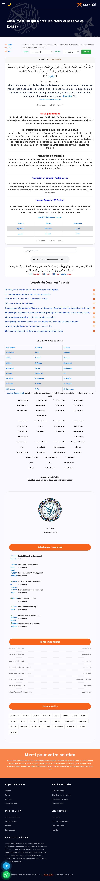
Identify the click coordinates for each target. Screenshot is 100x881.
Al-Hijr (8, 358)
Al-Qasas (38, 363)
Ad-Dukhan (68, 368)
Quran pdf (56, 817)
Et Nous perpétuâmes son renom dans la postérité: (28, 326)
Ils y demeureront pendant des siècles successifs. (28, 294)
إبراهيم (51, 76)
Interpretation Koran (60, 799)
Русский (20, 228)
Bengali (48, 234)
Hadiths (55, 830)
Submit (86, 52)
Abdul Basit (40, 431)
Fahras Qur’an (10, 821)
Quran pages (10, 830)
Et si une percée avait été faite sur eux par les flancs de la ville (34, 331)
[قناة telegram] (6, 866)
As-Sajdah (10, 368)
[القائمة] (3, 4)
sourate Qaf (36, 726)
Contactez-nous (11, 803)
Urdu (77, 234)
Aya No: (57, 51)
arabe (10, 44)
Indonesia (78, 223)
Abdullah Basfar (78, 431)
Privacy (8, 791)
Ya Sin (37, 368)
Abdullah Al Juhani (22, 452)
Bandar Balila (40, 410)
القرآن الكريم (48, 875)
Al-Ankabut (68, 363)
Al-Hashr (9, 384)
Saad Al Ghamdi (78, 410)
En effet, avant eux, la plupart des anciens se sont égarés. (31, 290)
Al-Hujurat (39, 373)
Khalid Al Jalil (59, 410)
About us (8, 799)
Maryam (67, 358)
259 (31, 274)
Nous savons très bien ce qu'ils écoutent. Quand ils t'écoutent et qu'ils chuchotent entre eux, (48, 308)
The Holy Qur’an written (61, 795)
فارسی (77, 228)
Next (60, 105)
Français (48, 228)
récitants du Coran (12, 817)
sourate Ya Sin (69, 721)
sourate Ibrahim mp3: (16, 393)
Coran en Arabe (58, 825)
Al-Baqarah (10, 347)
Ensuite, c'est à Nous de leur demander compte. (27, 299)
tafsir (10, 48)
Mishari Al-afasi (50, 468)
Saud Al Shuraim (22, 431)
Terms (7, 795)
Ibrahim (67, 96)
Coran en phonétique (60, 821)
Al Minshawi (78, 452)
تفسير (20, 234)
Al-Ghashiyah (69, 389)
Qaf (65, 373)
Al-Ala (37, 389)
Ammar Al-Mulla (59, 431)
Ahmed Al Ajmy (22, 410)
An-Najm (9, 378)
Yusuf (37, 352)
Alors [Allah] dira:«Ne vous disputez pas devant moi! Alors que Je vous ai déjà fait (42, 322)
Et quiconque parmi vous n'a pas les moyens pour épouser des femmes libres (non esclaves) (47, 313)
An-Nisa (67, 347)
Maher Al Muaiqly (59, 452)
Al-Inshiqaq (10, 389)
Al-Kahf (38, 358)
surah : (26, 51)
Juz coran (8, 825)
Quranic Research (58, 791)
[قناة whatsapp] (6, 874)
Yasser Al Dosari (69, 468)
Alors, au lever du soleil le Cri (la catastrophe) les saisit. (30, 317)
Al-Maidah (10, 352)
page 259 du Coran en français (50, 217)
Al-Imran (38, 347)
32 (54, 274)
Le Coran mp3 (57, 803)
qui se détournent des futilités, (19, 303)
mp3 (9, 51)
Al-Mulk (38, 384)
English (21, 223)
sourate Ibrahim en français (50, 99)
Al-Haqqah (67, 384)
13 (44, 274)
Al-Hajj (8, 363)
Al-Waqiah (67, 378)
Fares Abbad (41, 452)
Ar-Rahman (39, 378)
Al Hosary (31, 468)
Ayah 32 (52, 105)
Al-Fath (9, 373)
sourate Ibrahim (55, 59)
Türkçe (48, 223)
